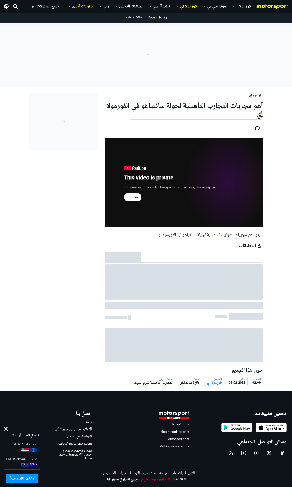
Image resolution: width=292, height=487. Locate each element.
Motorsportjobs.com (174, 432)
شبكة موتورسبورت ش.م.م (156, 480)
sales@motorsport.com (75, 444)
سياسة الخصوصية (113, 473)
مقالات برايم (133, 18)
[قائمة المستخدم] (6, 6)
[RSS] (230, 453)
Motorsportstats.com (174, 446)
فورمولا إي (188, 6)
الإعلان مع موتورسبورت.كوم (72, 429)
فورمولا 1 (243, 6)
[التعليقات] (256, 128)
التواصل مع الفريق (79, 436)
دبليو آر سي (161, 6)
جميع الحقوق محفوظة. (122, 480)
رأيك (89, 422)
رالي (106, 6)
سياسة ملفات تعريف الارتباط (149, 473)
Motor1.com (180, 425)
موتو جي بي (216, 6)
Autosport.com (178, 439)
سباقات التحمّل (130, 6)
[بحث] (15, 6)
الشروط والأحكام (183, 473)
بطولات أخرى (82, 6)
